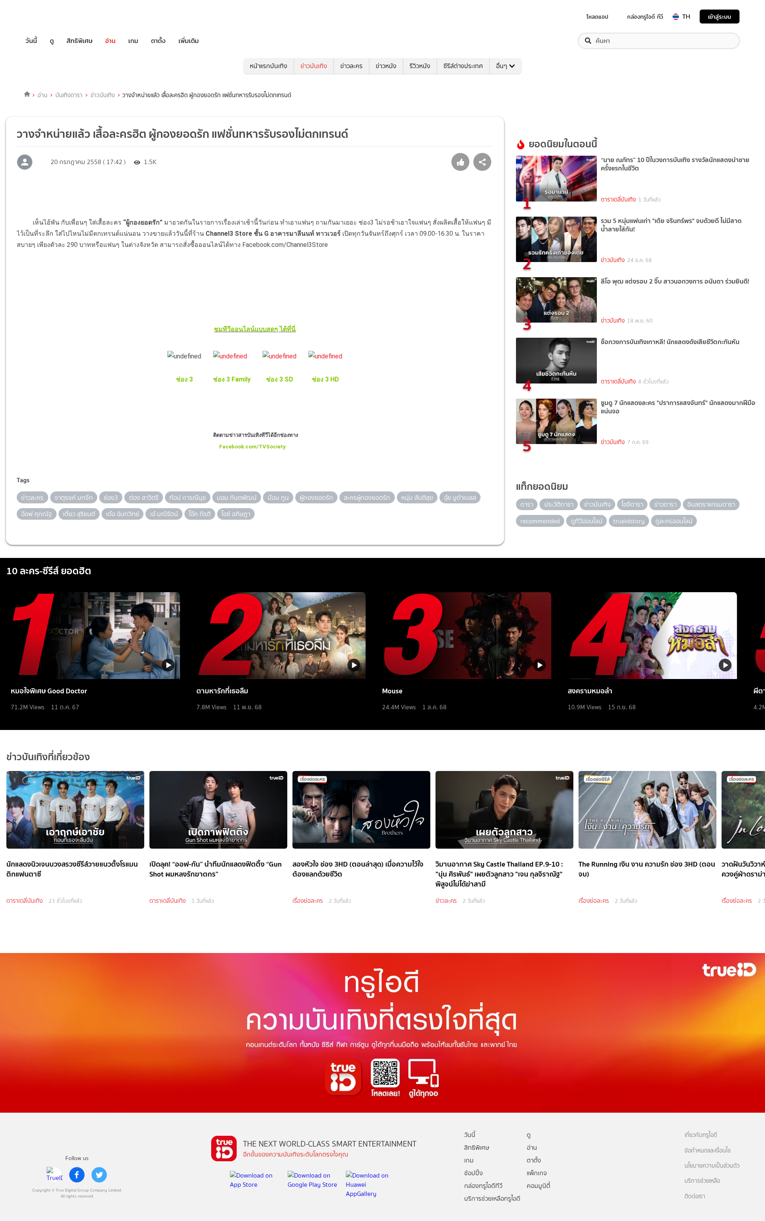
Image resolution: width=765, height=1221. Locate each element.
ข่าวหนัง (386, 65)
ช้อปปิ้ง (473, 1173)
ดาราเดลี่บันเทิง (618, 200)
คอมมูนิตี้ (538, 1185)
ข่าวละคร (351, 65)
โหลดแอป (597, 16)
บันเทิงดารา (68, 95)
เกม (133, 41)
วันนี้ (31, 41)
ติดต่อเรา (695, 1196)
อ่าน (110, 41)
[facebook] (77, 1175)
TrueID (49, 16)
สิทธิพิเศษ (79, 41)
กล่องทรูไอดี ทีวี (645, 16)
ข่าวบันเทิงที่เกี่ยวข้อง (48, 757)
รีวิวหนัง (420, 65)
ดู (52, 41)
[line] (55, 1175)
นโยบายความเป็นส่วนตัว (712, 1166)
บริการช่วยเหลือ (702, 1181)
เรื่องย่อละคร (307, 900)
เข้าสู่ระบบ (719, 16)
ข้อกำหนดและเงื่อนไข (708, 1151)
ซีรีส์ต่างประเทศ (463, 65)
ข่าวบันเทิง (313, 65)
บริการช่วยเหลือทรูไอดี (492, 1198)
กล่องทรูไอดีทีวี (483, 1185)
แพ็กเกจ (537, 1173)
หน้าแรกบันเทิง (268, 65)
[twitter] (99, 1175)
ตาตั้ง (158, 41)
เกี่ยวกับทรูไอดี (701, 1135)
